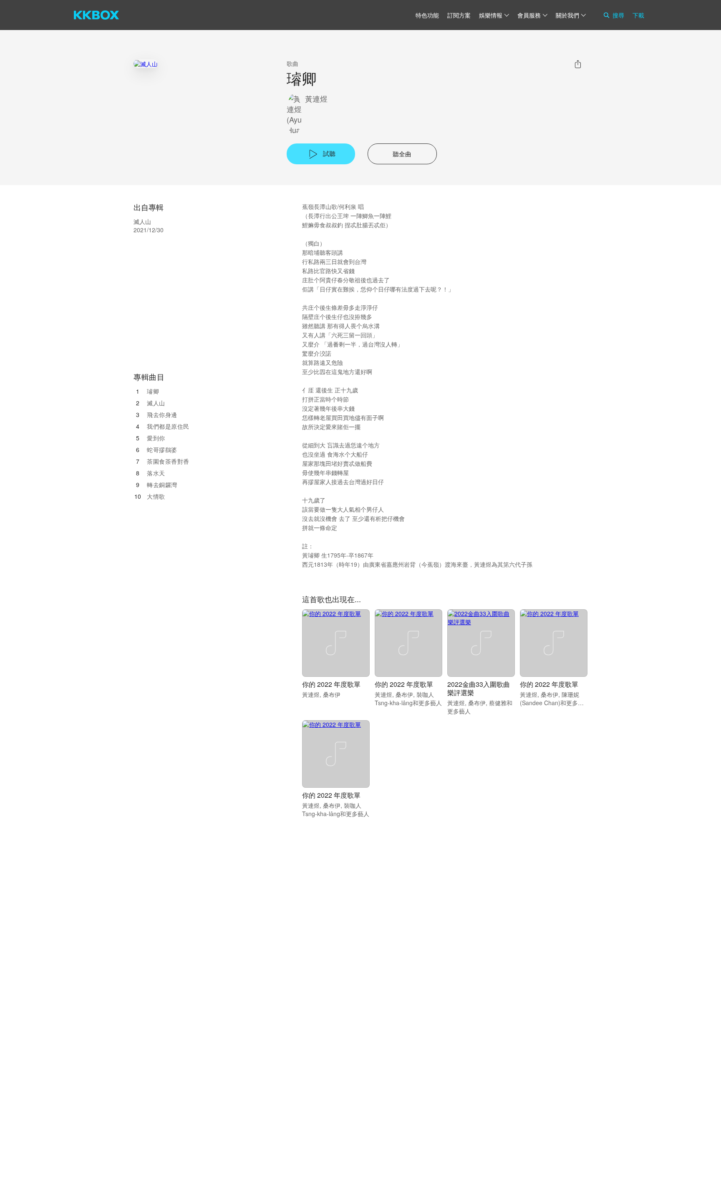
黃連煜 (316, 98)
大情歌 (156, 496)
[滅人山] (146, 63)
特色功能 (427, 15)
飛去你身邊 (162, 414)
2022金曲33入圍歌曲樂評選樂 (478, 688)
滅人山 (156, 403)
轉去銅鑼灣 (162, 484)
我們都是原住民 (168, 426)
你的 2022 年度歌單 (331, 684)
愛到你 (156, 438)
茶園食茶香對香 (168, 461)
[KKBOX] (96, 15)
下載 (638, 15)
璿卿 (153, 391)
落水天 (156, 473)
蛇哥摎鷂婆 (162, 449)
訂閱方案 (459, 15)
